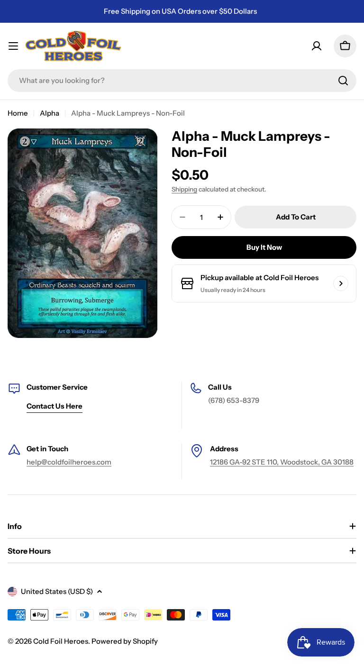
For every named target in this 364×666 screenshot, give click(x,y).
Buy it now (264, 247)
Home (18, 113)
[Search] (343, 80)
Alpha (49, 113)
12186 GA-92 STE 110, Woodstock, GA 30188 (282, 461)
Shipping (184, 189)
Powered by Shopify (124, 641)
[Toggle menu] (13, 46)
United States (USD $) (57, 591)
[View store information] (340, 283)
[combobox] (182, 80)
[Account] (316, 46)
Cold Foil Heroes (60, 641)
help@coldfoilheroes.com (69, 461)
